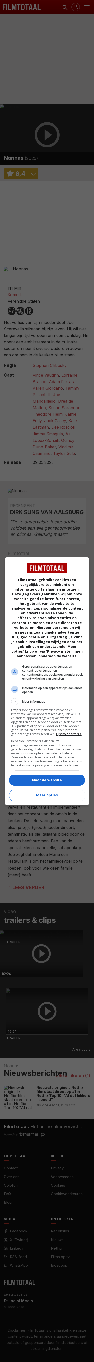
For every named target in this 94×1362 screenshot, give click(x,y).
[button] (47, 701)
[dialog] (47, 681)
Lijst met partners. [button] (69, 734)
